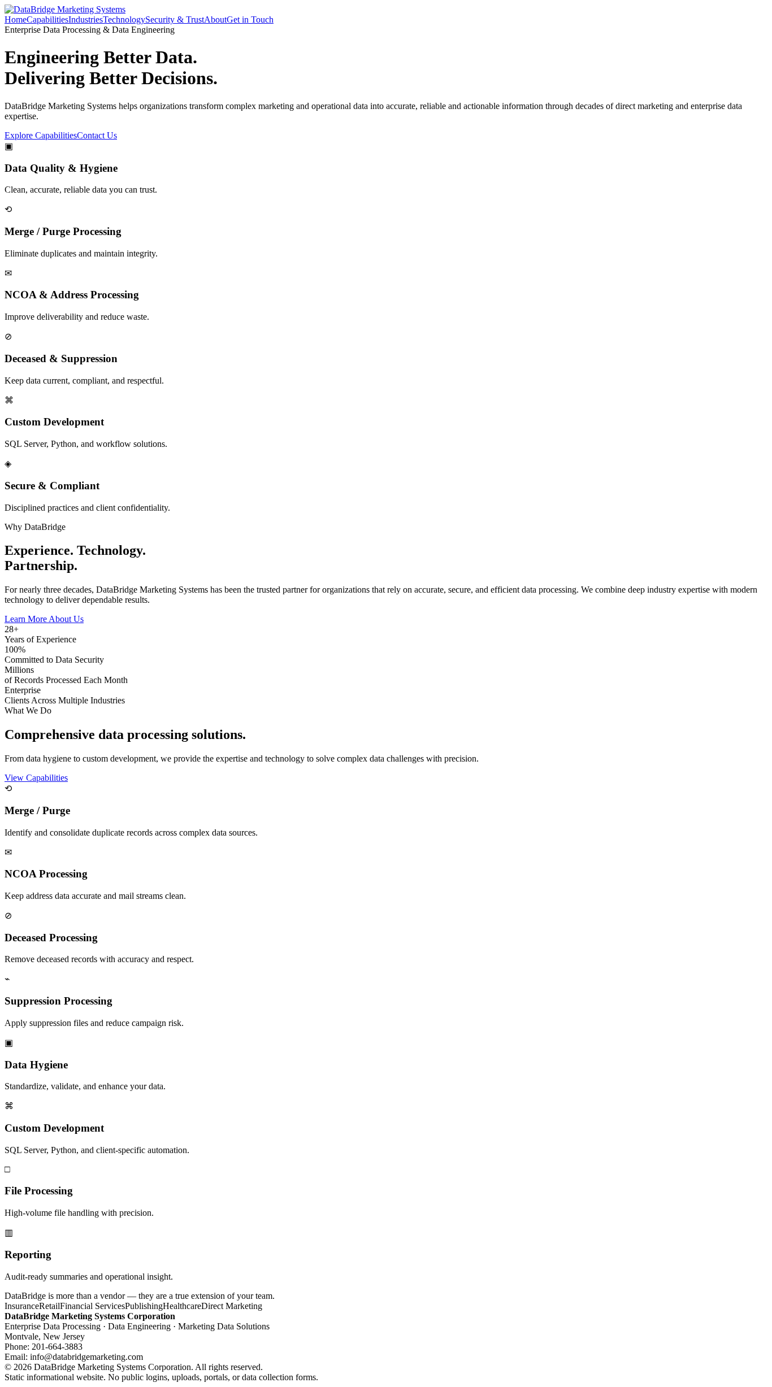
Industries (85, 19)
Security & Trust (174, 19)
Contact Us (97, 135)
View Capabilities (36, 777)
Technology (124, 19)
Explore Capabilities (41, 135)
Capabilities (47, 19)
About (215, 19)
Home (16, 19)
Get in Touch (250, 19)
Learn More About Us (44, 619)
